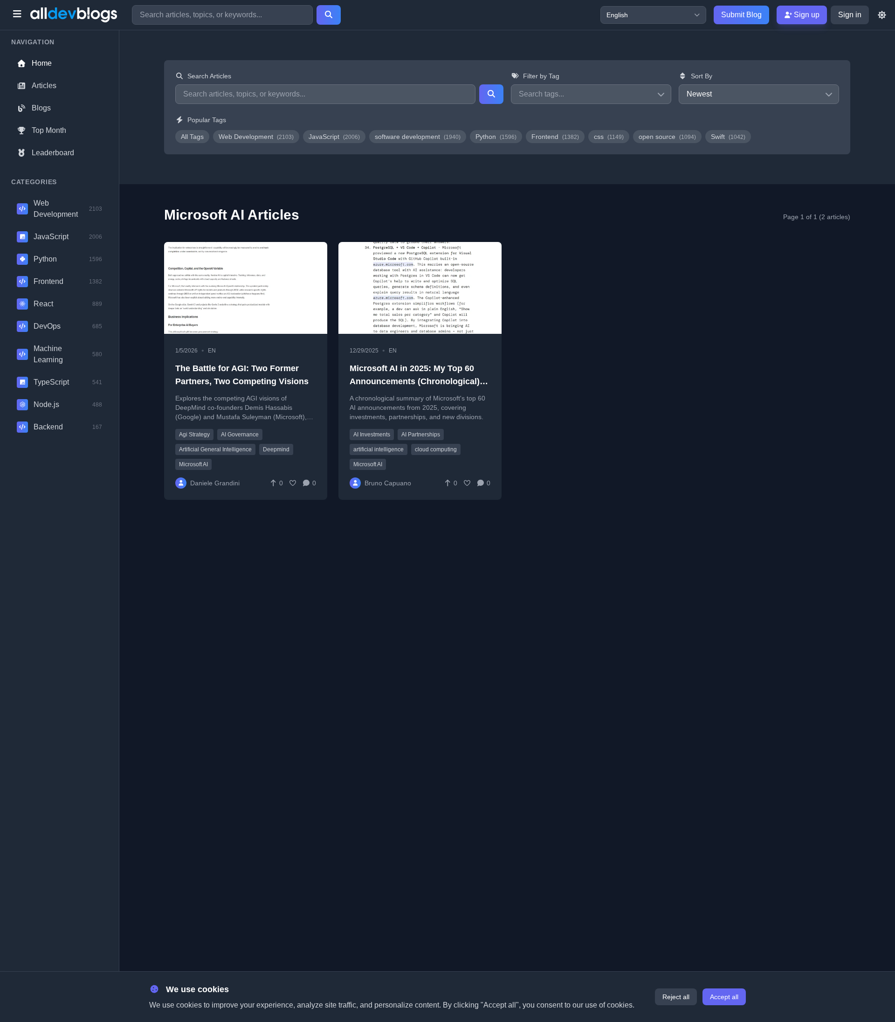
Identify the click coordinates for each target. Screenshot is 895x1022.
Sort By (701, 76)
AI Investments (371, 434)
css (609, 136)
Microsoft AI (193, 464)
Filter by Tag (541, 76)
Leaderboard (53, 153)
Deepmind (276, 449)
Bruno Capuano (388, 483)
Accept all (724, 997)
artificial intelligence (378, 449)
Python (495, 136)
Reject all (675, 997)
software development (418, 136)
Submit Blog (741, 15)
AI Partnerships (420, 434)
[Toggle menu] (17, 15)
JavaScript (334, 136)
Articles (44, 86)
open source (667, 136)
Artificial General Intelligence (215, 449)
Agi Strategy (194, 434)
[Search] (329, 15)
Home (42, 63)
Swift (728, 136)
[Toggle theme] (882, 14)
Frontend (555, 136)
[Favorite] (293, 483)
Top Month (49, 130)
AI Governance (240, 434)
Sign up (805, 15)
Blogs (41, 108)
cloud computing (436, 449)
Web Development (256, 136)
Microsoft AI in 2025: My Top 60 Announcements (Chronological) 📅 (415, 381)
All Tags (192, 136)
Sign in (849, 15)
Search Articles (209, 76)
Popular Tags (206, 120)
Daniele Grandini (215, 483)
